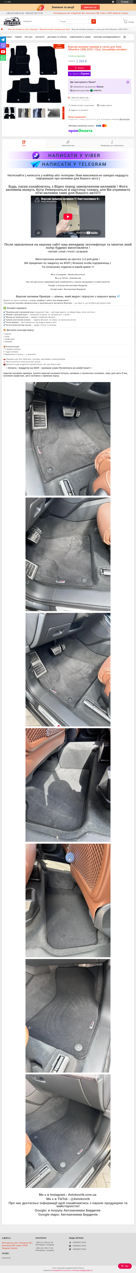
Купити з (76, 74)
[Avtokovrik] (12, 21)
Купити (81, 68)
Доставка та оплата (57, 37)
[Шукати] (93, 21)
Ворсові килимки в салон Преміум (23, 29)
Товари (18, 37)
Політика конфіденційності (107, 37)
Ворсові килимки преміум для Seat (55, 29)
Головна (7, 37)
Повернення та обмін (80, 37)
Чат (127, 1266)
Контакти (39, 37)
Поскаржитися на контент (61, 1270)
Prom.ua (81, 1268)
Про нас (29, 37)
